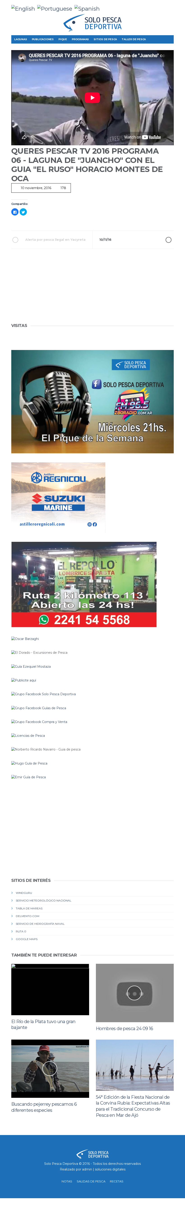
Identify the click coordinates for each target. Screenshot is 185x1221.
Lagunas (20, 39)
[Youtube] (170, 6)
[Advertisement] (92, 290)
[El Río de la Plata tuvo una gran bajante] (50, 989)
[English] (24, 8)
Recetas (116, 1181)
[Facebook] (149, 6)
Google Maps (26, 939)
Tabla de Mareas (29, 908)
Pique (62, 39)
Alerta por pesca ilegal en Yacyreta (55, 240)
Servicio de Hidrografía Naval (40, 923)
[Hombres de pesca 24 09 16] (135, 993)
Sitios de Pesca (105, 39)
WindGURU (24, 892)
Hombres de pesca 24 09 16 (124, 1028)
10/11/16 (105, 240)
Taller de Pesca (134, 39)
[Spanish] (88, 8)
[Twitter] (156, 6)
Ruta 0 (21, 931)
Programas (80, 39)
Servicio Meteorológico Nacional (43, 900)
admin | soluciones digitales (103, 1169)
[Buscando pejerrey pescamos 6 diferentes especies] (50, 1069)
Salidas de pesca (91, 1181)
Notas (67, 1181)
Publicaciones (43, 39)
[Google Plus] (163, 6)
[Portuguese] (55, 8)
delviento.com (27, 916)
